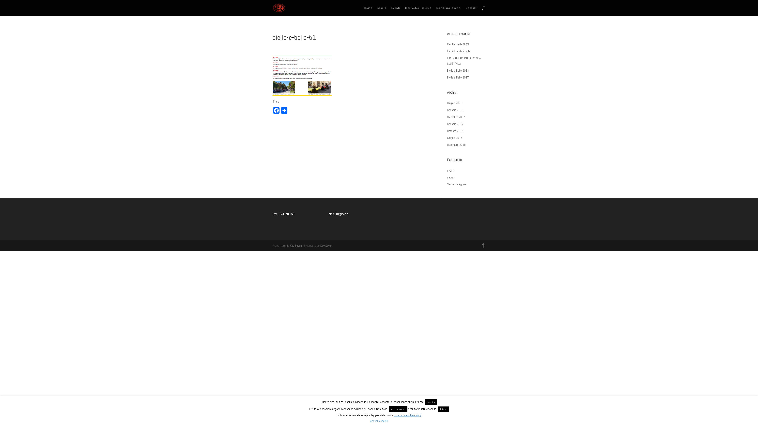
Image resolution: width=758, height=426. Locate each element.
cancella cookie (379, 421)
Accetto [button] (431, 402)
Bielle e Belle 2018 (458, 70)
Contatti (472, 8)
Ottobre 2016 (455, 131)
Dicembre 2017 (456, 117)
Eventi (395, 8)
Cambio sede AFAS (458, 44)
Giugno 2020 (454, 103)
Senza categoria (456, 184)
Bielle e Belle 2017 (458, 77)
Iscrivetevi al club (418, 8)
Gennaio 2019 (455, 110)
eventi (450, 170)
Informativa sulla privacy (407, 415)
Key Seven (296, 246)
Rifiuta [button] (443, 409)
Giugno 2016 (454, 138)
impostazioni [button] (398, 409)
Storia (382, 8)
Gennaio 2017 (455, 124)
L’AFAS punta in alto (459, 51)
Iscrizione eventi (448, 8)
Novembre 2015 (456, 145)
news (450, 177)
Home (368, 8)
